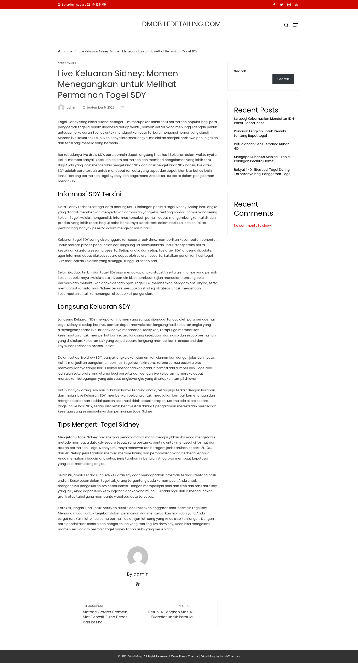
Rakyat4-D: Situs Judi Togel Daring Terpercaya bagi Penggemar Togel (262, 171)
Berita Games (67, 63)
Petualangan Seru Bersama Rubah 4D (261, 146)
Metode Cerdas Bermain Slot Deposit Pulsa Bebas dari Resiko (105, 614)
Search (240, 71)
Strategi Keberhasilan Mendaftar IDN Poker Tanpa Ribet (264, 120)
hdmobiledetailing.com (179, 24)
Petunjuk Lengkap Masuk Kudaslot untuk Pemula (170, 612)
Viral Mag (208, 656)
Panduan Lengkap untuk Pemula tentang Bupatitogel (260, 133)
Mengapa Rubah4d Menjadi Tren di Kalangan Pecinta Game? (262, 159)
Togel (74, 217)
